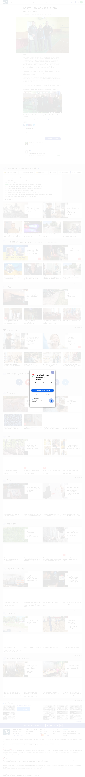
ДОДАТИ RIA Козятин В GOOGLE (42, 390)
